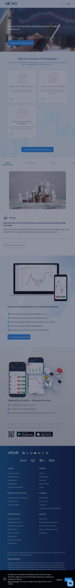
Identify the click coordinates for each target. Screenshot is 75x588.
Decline (59, 580)
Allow (68, 580)
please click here (13, 581)
